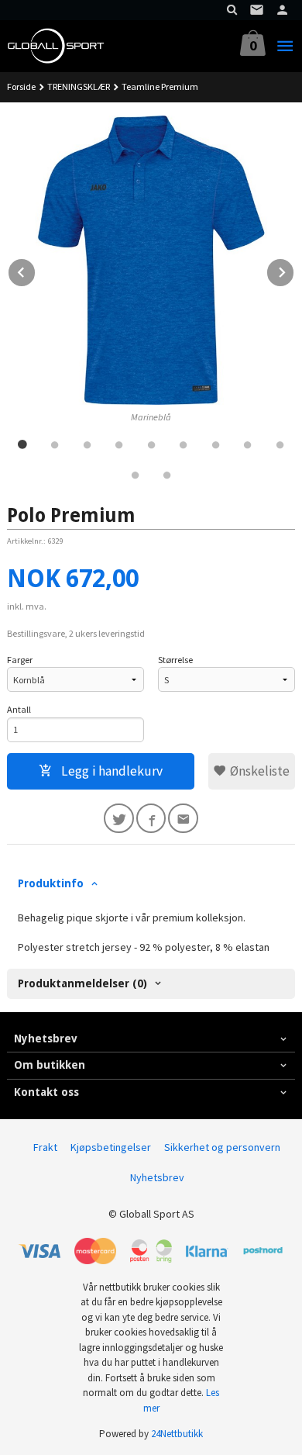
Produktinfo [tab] (51, 883)
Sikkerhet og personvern (222, 1147)
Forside (21, 86)
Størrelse (175, 659)
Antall (19, 709)
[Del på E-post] (183, 819)
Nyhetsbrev (157, 1177)
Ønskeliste (258, 770)
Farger (20, 659)
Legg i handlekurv (110, 770)
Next (294, 270)
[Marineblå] (151, 260)
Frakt (45, 1147)
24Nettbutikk (177, 1433)
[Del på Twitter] (119, 819)
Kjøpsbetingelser (110, 1147)
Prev (35, 270)
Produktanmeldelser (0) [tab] (82, 983)
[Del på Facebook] (151, 819)
